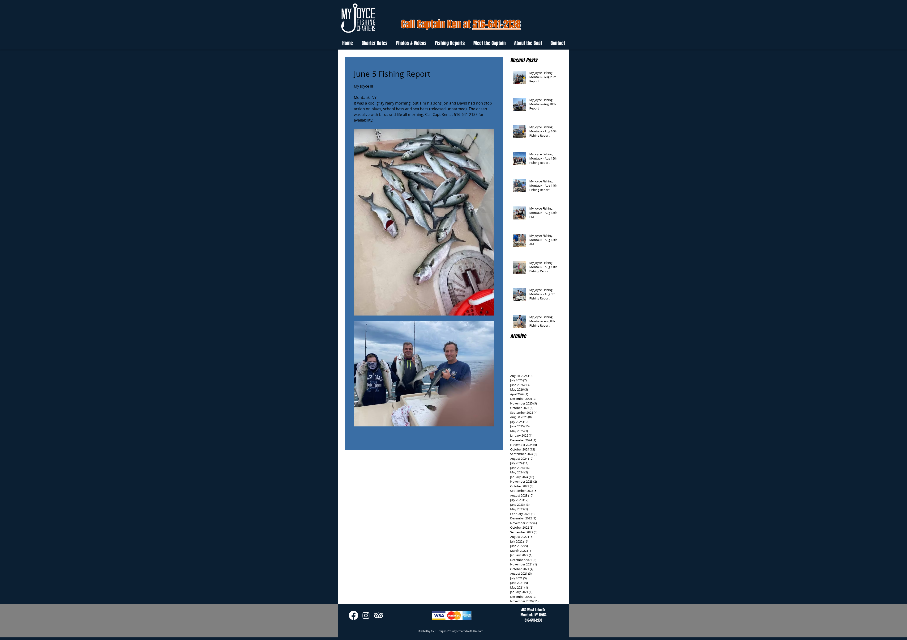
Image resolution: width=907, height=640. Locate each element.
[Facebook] (353, 615)
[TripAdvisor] (378, 615)
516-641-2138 (497, 24)
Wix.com (478, 631)
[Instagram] (366, 615)
